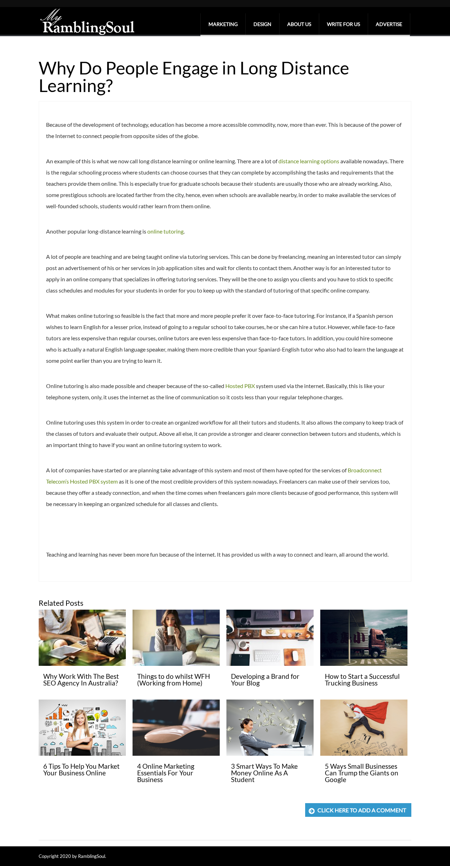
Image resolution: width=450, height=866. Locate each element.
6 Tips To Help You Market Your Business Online (81, 769)
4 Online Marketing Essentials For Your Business (165, 772)
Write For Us (343, 24)
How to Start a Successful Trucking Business (362, 679)
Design (262, 24)
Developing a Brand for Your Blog (265, 679)
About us (299, 24)
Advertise (389, 24)
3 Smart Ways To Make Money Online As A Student (264, 772)
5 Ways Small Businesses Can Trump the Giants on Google (361, 772)
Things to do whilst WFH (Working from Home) (173, 679)
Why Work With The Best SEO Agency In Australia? (81, 679)
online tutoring (165, 231)
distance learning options (308, 161)
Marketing (223, 24)
